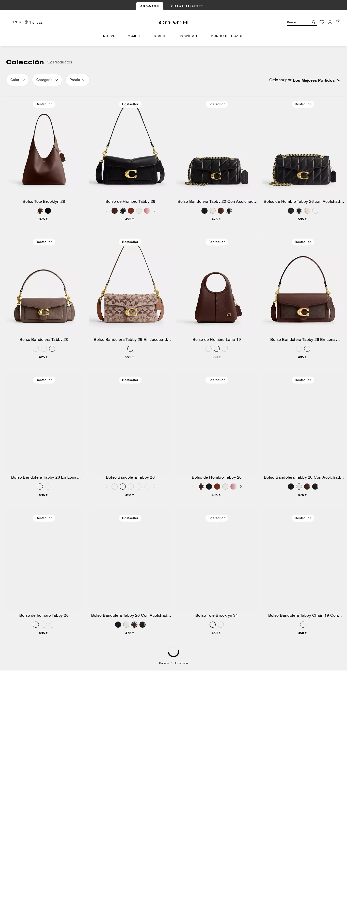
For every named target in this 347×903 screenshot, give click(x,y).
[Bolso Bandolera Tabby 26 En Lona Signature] (303, 285)
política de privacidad (311, 798)
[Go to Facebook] (241, 810)
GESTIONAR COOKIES (149, 856)
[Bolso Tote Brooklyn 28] (44, 147)
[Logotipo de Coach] (173, 22)
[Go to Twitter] (252, 810)
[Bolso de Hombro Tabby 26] (130, 147)
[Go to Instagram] (229, 810)
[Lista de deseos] (322, 22)
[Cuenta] (330, 22)
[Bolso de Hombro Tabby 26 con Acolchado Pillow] (303, 147)
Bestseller (44, 104)
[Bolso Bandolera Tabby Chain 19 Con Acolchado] (303, 561)
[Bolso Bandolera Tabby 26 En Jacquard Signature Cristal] (130, 285)
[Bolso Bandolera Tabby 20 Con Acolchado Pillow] (217, 147)
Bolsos (164, 663)
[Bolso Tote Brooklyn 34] (217, 561)
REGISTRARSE (316, 748)
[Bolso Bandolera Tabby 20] (44, 285)
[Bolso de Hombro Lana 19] (217, 285)
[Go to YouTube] (276, 810)
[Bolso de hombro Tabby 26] (44, 561)
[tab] (149, 6)
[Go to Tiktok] (264, 810)
